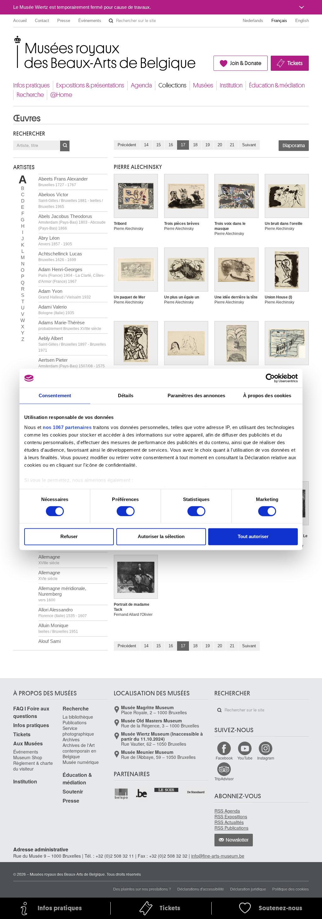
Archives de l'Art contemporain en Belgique (79, 750)
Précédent (127, 144)
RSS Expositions (230, 816)
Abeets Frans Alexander (63, 181)
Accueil (20, 20)
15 (158, 144)
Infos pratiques (31, 85)
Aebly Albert (72, 344)
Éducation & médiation (277, 85)
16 (171, 144)
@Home (61, 95)
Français (279, 20)
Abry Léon (55, 240)
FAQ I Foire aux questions (31, 712)
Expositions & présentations (90, 85)
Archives (71, 739)
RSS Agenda (227, 811)
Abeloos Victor (70, 200)
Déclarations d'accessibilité (200, 888)
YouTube (245, 757)
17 (183, 144)
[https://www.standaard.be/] (196, 792)
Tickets (295, 63)
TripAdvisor (224, 778)
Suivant (249, 144)
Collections (172, 85)
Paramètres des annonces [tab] (196, 395)
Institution (231, 85)
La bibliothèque (78, 717)
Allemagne (49, 559)
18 (195, 144)
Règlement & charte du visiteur (33, 765)
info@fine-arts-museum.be (217, 856)
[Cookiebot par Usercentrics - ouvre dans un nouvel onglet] (270, 378)
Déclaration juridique (248, 888)
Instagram (265, 757)
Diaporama (294, 145)
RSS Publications (231, 828)
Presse (63, 20)
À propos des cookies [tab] (267, 395)
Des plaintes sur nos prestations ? (142, 888)
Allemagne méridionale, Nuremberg (62, 594)
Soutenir (73, 791)
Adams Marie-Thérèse (69, 325)
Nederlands (253, 20)
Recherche (30, 95)
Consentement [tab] (55, 395)
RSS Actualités (229, 822)
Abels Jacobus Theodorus (72, 222)
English (302, 20)
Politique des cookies (290, 888)
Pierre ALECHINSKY (138, 167)
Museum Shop (27, 757)
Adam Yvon (64, 293)
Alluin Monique (58, 628)
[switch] (126, 511)
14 (146, 144)
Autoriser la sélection (161, 536)
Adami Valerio (56, 309)
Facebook (224, 757)
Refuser (69, 536)
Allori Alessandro (62, 612)
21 (232, 144)
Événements (89, 20)
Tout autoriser (253, 536)
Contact (42, 20)
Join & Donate (245, 63)
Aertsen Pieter (71, 362)
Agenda (141, 85)
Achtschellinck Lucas (60, 256)
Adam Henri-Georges (71, 275)
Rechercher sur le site (111, 20)
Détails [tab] (125, 395)
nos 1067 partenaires (67, 427)
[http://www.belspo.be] (121, 794)
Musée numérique (81, 762)
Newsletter (237, 840)
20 (220, 144)
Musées (203, 85)
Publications (74, 722)
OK (64, 146)
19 (207, 144)
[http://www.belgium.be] (142, 794)
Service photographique (78, 731)
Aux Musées (28, 743)
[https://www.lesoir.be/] (166, 789)
